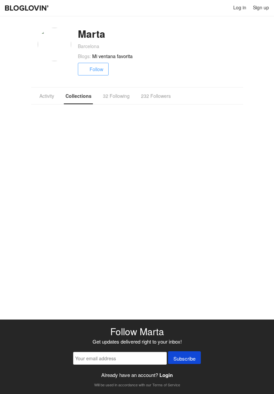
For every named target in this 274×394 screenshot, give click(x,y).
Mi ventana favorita (112, 56)
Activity (46, 95)
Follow (96, 69)
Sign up (261, 7)
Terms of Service (166, 384)
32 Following (116, 95)
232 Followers (156, 95)
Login (166, 375)
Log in (239, 7)
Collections (78, 95)
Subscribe (184, 358)
